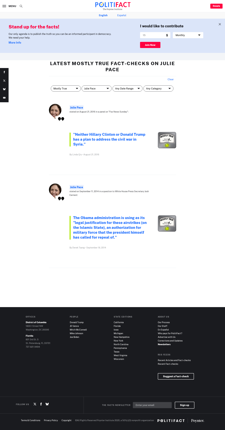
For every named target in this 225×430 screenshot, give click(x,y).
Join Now (150, 44)
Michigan (118, 333)
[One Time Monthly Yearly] (188, 35)
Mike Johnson (76, 333)
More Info (15, 42)
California (119, 322)
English (103, 15)
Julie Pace (76, 107)
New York (118, 340)
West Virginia (120, 355)
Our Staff (162, 326)
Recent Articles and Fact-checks (174, 360)
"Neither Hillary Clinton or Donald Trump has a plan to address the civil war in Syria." (109, 139)
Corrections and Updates (170, 340)
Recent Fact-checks (168, 364)
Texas (116, 351)
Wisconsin (119, 359)
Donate (216, 6)
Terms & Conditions (30, 420)
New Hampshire (121, 337)
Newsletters (164, 344)
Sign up (184, 405)
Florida (117, 326)
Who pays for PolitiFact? (170, 333)
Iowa (116, 329)
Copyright (66, 420)
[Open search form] (21, 6)
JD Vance (74, 326)
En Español (163, 329)
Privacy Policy (51, 420)
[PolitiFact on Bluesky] (47, 404)
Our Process (164, 322)
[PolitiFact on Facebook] (41, 404)
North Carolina (121, 344)
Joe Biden (74, 337)
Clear (171, 79)
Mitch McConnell (78, 329)
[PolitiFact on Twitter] (34, 404)
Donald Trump (77, 322)
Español (121, 15)
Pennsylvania (120, 348)
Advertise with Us (166, 337)
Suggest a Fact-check (176, 376)
